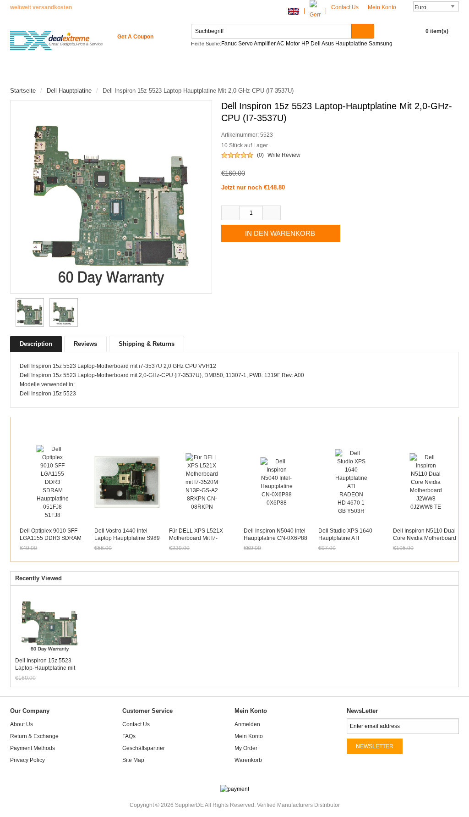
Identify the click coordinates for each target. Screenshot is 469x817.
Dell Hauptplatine (69, 90)
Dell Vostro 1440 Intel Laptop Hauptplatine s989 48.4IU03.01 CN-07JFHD (127, 538)
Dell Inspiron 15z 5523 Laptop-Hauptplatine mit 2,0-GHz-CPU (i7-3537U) (46, 664)
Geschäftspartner (143, 748)
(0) (260, 155)
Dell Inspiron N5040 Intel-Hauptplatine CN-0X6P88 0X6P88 (275, 538)
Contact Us (345, 7)
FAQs (129, 736)
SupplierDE (189, 805)
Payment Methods (32, 748)
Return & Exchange (34, 736)
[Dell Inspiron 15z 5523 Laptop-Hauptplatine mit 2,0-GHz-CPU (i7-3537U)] (28, 312)
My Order (245, 748)
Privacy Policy (27, 760)
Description (36, 343)
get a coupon (135, 36)
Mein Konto (383, 7)
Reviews (85, 343)
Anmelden (247, 724)
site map (133, 760)
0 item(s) (436, 31)
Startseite (36, 73)
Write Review (283, 155)
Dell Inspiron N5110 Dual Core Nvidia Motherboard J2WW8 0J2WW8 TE (424, 538)
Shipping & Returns (147, 343)
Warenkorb (248, 760)
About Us (21, 724)
